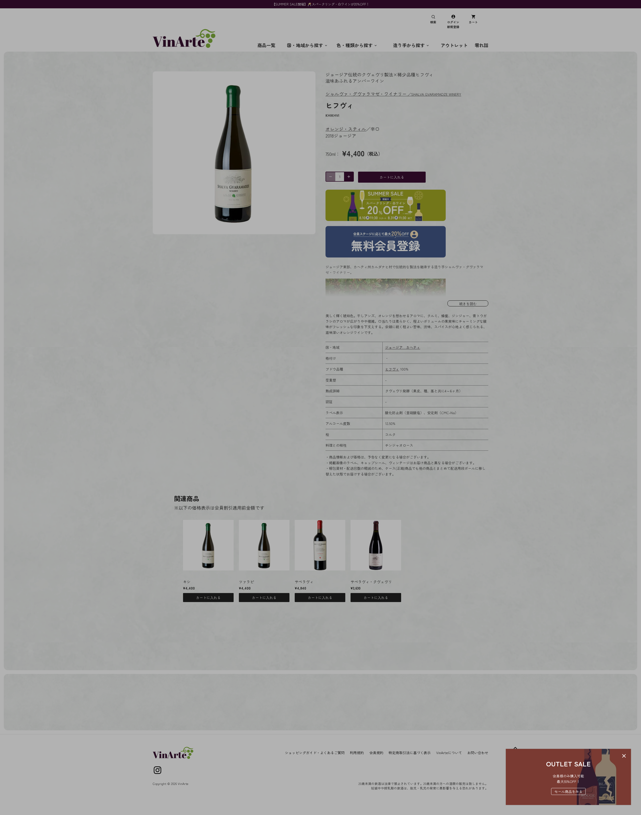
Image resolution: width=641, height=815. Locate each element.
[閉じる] (623, 755)
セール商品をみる (568, 791)
